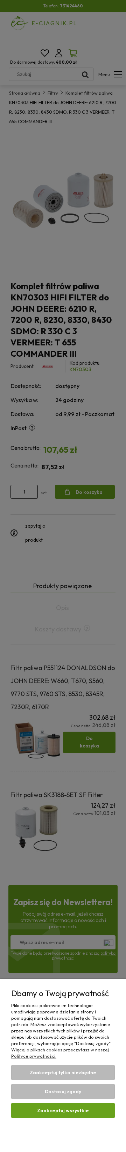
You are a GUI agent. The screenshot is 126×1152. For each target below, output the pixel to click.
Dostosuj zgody (63, 1091)
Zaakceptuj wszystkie (63, 1110)
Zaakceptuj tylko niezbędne (63, 1072)
